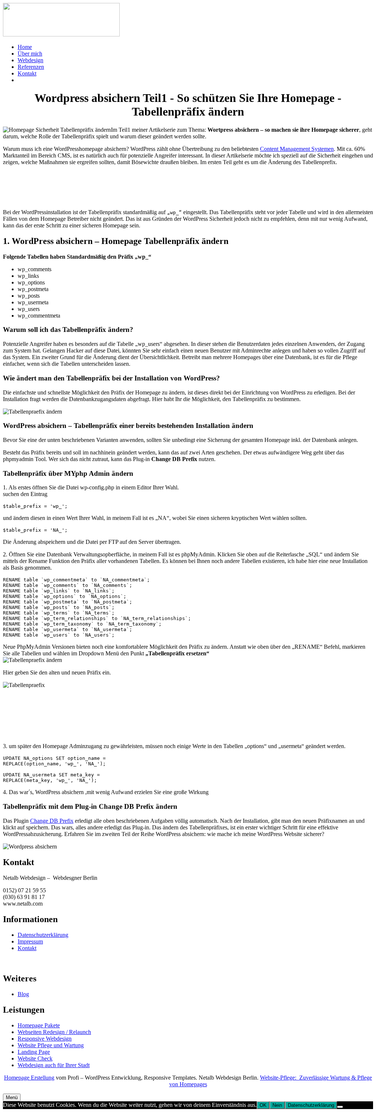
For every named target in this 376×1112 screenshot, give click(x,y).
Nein (277, 1105)
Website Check (35, 1058)
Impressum (30, 941)
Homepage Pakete (39, 1025)
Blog (23, 994)
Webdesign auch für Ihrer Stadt (54, 1065)
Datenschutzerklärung (43, 935)
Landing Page (34, 1052)
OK (263, 1105)
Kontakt (27, 948)
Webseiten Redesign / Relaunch (54, 1032)
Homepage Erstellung (29, 1077)
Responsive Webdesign (45, 1038)
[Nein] (340, 1107)
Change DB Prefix (51, 821)
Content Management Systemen (297, 149)
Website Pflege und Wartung (51, 1045)
